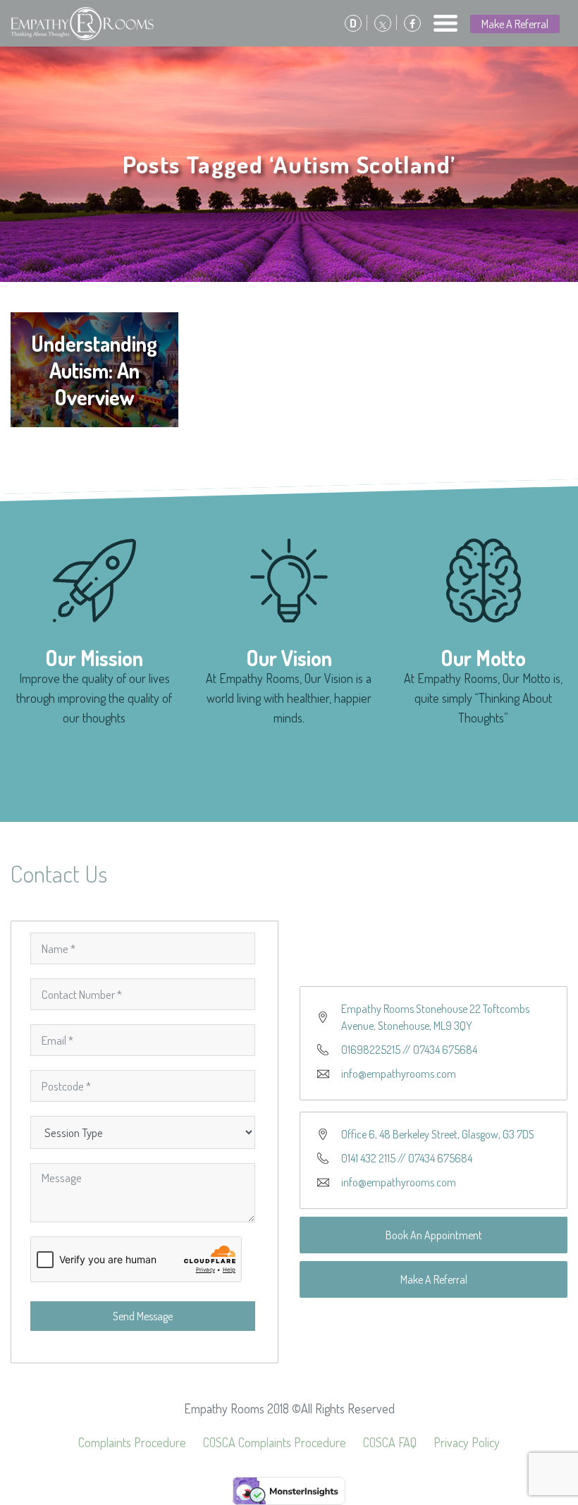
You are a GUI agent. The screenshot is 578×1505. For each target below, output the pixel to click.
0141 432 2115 (368, 1158)
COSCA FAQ (390, 1442)
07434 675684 (445, 1050)
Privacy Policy (467, 1442)
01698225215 (370, 1050)
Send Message (143, 1316)
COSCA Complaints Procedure (274, 1442)
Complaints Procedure (132, 1442)
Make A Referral (514, 24)
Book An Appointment (434, 1235)
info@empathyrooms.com (398, 1074)
